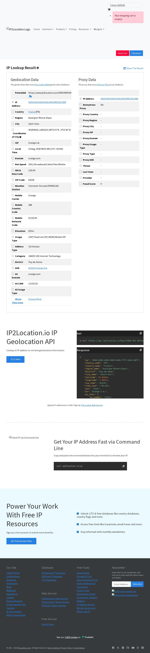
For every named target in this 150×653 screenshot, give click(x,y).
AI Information (14, 611)
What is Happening (15, 615)
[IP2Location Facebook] (113, 647)
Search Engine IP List (87, 579)
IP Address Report (86, 604)
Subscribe (137, 584)
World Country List (86, 608)
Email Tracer (83, 590)
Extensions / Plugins (87, 597)
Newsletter (12, 594)
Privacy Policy (66, 648)
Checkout (136, 53)
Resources (84, 29)
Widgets (81, 601)
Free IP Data (48, 624)
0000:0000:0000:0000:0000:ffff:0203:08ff (47, 102)
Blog (8, 586)
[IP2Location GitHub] (128, 647)
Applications (83, 572)
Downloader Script (86, 594)
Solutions (47, 29)
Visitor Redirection (86, 583)
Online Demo (13, 576)
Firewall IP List (84, 576)
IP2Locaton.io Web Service (55, 598)
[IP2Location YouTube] (133, 647)
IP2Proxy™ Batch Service (54, 605)
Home (37, 29)
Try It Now (15, 359)
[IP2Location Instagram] (138, 647)
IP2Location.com (24, 648)
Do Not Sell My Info (16, 604)
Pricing (72, 29)
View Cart (122, 53)
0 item (113, 5)
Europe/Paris (34, 299)
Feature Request (14, 601)
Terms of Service (53, 648)
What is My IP (83, 611)
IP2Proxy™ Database (52, 576)
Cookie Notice (79, 648)
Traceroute (82, 586)
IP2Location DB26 (42, 84)
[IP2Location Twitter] (118, 647)
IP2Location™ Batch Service (55, 602)
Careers (10, 597)
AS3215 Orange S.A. (37, 268)
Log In (99, 29)
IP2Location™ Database (53, 572)
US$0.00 (121, 5)
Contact (10, 608)
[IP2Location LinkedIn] (143, 647)
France (31, 111)
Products (60, 29)
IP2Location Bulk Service (92, 405)
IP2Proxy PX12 (103, 84)
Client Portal (13, 572)
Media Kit (11, 590)
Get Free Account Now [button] (21, 541)
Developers (12, 583)
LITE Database (49, 579)
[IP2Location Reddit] (123, 647)
